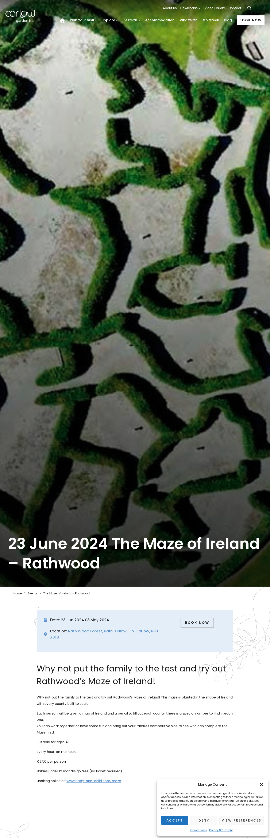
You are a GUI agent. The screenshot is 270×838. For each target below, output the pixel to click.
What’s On (188, 20)
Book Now (250, 20)
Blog (228, 20)
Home (63, 20)
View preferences (241, 820)
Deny (203, 820)
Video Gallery (215, 8)
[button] (261, 784)
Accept (174, 820)
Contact (234, 8)
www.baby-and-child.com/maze (93, 780)
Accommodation (159, 20)
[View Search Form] (249, 8)
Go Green (211, 20)
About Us (170, 8)
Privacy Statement (221, 830)
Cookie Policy (198, 830)
